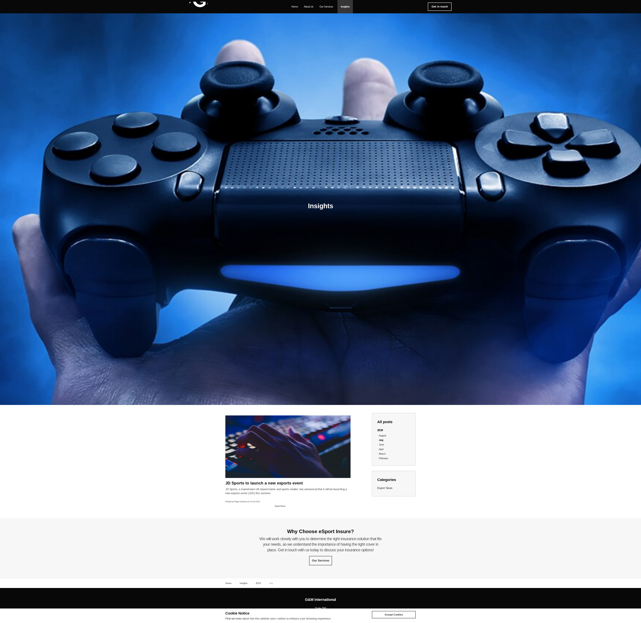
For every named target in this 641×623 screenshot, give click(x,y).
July (381, 440)
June (381, 444)
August (382, 435)
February (383, 458)
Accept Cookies (394, 614)
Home (294, 6)
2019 (380, 430)
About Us (308, 6)
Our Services (326, 6)
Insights (345, 6)
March (382, 453)
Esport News (280, 506)
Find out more (233, 618)
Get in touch (440, 6)
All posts (384, 422)
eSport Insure (198, 6)
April (381, 449)
